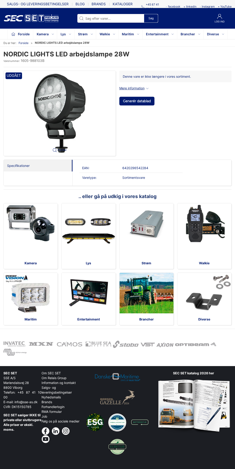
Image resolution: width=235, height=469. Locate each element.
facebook (174, 6)
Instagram (208, 6)
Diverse (204, 319)
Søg (151, 18)
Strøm (146, 263)
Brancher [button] (188, 34)
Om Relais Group (54, 378)
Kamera (31, 263)
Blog (80, 4)
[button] (59, 113)
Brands (99, 4)
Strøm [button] (83, 34)
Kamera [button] (43, 34)
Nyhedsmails (51, 397)
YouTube (226, 6)
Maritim (31, 319)
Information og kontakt (59, 383)
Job (44, 416)
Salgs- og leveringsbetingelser (38, 4)
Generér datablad (137, 101)
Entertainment (88, 319)
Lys (88, 263)
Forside (23, 43)
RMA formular (52, 412)
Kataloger (123, 4)
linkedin (191, 6)
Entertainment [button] (157, 34)
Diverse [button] (213, 34)
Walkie (204, 263)
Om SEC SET (51, 373)
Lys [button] (63, 34)
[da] (24, 18)
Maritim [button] (128, 34)
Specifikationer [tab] (18, 166)
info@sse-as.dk (26, 402)
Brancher (146, 319)
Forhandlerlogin (53, 407)
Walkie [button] (105, 34)
